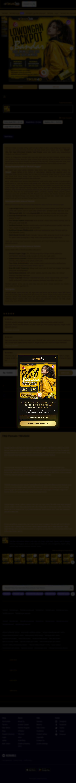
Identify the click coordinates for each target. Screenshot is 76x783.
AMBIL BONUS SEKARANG (38, 423)
